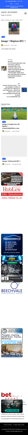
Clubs (11, 3)
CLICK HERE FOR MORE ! (8, 49)
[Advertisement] (14, 214)
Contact (17, 3)
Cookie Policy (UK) (18, 425)
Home (3, 37)
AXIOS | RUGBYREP (9, 12)
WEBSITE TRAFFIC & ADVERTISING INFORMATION (14, 7)
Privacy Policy (8, 425)
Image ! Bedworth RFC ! (11, 161)
